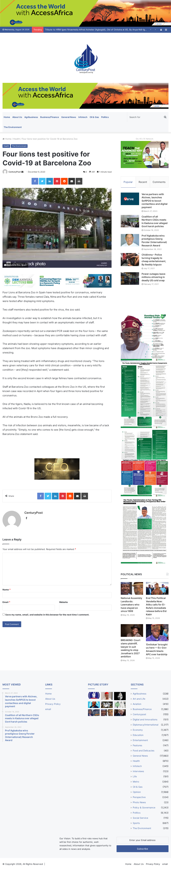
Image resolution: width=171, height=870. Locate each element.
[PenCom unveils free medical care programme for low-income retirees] (120, 696)
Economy (138, 730)
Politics (105, 117)
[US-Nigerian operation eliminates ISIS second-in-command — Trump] (120, 712)
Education (138, 735)
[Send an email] (22, 172)
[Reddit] (64, 181)
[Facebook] (35, 181)
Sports (136, 823)
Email (6, 602)
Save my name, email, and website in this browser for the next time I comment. (47, 614)
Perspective (139, 797)
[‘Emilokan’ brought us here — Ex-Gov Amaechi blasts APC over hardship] (157, 632)
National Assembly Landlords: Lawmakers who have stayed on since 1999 (131, 604)
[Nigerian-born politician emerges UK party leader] (94, 704)
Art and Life (139, 698)
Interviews (138, 771)
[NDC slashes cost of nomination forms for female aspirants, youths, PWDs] (94, 695)
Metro (136, 781)
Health (16, 138)
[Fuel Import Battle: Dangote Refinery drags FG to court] (94, 712)
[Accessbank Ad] (85, 95)
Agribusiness (31, 117)
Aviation (137, 704)
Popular (128, 182)
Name (7, 589)
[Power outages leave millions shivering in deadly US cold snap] (130, 278)
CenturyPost (15, 172)
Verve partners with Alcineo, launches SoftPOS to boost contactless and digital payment (154, 201)
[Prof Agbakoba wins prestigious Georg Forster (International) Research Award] (130, 240)
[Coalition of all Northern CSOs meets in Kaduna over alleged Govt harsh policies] (130, 221)
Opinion (137, 792)
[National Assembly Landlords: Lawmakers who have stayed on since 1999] (132, 588)
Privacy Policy (53, 704)
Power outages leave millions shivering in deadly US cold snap (153, 277)
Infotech (82, 117)
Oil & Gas (94, 117)
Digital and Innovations (145, 719)
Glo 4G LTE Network (144, 139)
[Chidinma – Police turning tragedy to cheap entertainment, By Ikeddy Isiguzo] (130, 259)
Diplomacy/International (145, 724)
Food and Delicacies (143, 750)
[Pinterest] (57, 181)
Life (135, 776)
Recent (143, 182)
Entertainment (140, 740)
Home (7, 117)
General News (68, 117)
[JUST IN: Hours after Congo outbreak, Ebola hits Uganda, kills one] (107, 704)
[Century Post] (85, 57)
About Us (17, 117)
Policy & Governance (144, 807)
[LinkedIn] (49, 181)
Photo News (139, 802)
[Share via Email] (71, 181)
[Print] (79, 181)
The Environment (13, 127)
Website (63, 602)
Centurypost (139, 714)
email (48, 709)
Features (137, 745)
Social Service (140, 818)
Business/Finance (49, 117)
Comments (159, 182)
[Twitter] (42, 181)
